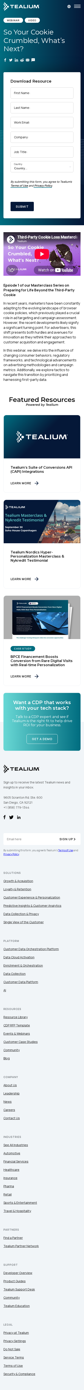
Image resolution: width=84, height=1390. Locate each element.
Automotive (11, 1153)
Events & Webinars (16, 1033)
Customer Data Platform (20, 982)
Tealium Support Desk (19, 1289)
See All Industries (15, 1145)
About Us (10, 1085)
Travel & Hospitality (17, 1211)
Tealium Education (16, 1306)
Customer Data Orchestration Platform (31, 949)
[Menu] (77, 6)
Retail (7, 1194)
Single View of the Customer (23, 922)
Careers (9, 1110)
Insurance (10, 1178)
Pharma (8, 1186)
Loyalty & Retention (17, 889)
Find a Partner (13, 1238)
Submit (22, 206)
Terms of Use (19, 186)
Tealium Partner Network (21, 1246)
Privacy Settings (14, 1341)
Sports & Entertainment (20, 1203)
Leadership (11, 1093)
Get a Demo (42, 739)
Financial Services (15, 1161)
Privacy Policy (43, 186)
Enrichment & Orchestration (23, 965)
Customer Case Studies (20, 1042)
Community (11, 1050)
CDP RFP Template (16, 1025)
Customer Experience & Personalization (31, 897)
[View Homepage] (21, 6)
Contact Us (11, 1118)
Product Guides (14, 1281)
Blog (6, 1058)
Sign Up (66, 839)
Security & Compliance (19, 1374)
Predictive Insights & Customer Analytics (32, 906)
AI (4, 990)
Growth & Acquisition (18, 881)
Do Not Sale (11, 1349)
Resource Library (15, 1017)
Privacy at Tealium (16, 1333)
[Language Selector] (69, 6)
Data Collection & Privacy (21, 914)
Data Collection (14, 974)
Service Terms (13, 1357)
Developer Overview (17, 1273)
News (7, 1102)
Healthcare (11, 1170)
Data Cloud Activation (18, 957)
